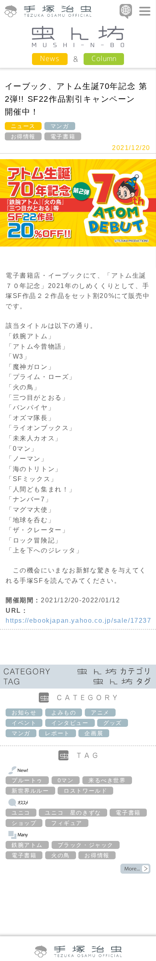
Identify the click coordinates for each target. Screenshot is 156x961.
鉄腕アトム (27, 845)
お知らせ (24, 712)
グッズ (112, 723)
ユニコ (21, 812)
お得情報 (23, 136)
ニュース (23, 126)
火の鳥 (60, 855)
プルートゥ (27, 780)
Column (104, 58)
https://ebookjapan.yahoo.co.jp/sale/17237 (79, 620)
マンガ (59, 126)
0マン (66, 780)
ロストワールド (85, 790)
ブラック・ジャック (86, 845)
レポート (57, 733)
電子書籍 (62, 136)
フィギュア (66, 823)
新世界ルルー (30, 790)
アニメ (100, 712)
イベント (24, 723)
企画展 (93, 733)
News (50, 58)
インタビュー (70, 723)
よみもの (63, 712)
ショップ (24, 823)
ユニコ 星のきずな (73, 812)
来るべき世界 (107, 780)
